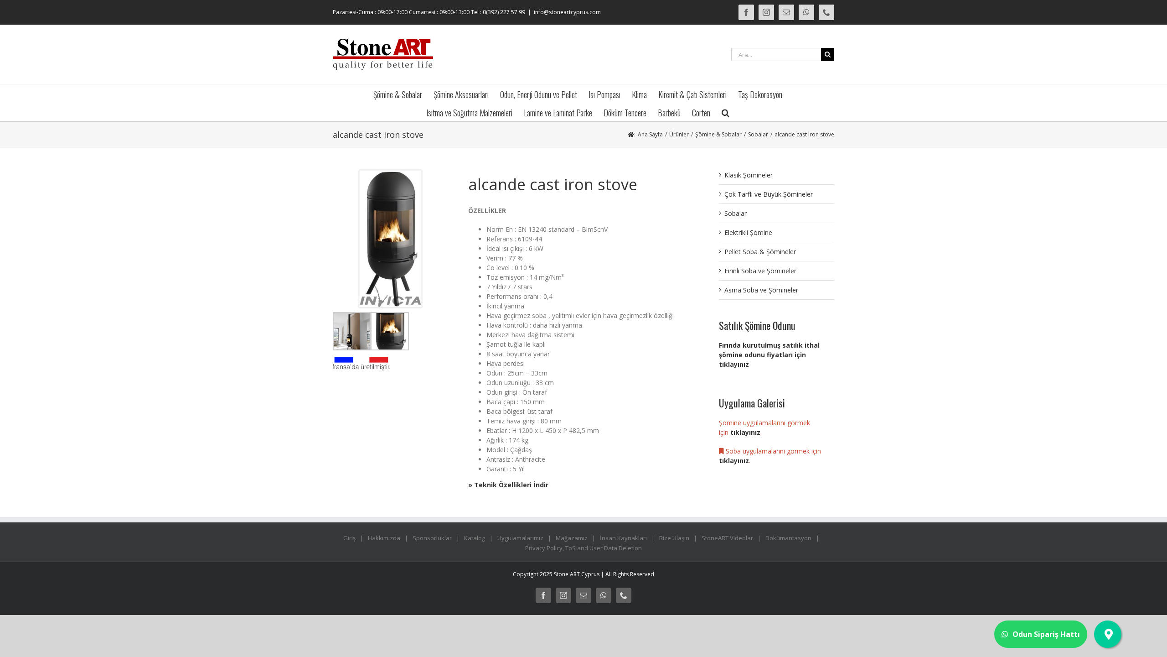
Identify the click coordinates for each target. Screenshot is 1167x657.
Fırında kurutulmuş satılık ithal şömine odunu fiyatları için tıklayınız (769, 355)
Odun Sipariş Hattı (1046, 634)
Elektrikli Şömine (748, 232)
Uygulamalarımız (520, 538)
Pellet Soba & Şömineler (760, 251)
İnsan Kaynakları (623, 538)
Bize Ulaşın (674, 538)
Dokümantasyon (788, 538)
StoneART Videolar (727, 538)
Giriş (349, 538)
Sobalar (735, 213)
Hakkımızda (384, 538)
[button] (725, 112)
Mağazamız (572, 538)
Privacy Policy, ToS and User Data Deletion (583, 548)
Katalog (474, 538)
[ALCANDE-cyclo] (390, 173)
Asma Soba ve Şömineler (761, 290)
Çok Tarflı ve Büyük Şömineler (768, 194)
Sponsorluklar (432, 538)
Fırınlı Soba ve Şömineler (760, 270)
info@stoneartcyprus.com (567, 12)
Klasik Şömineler (748, 175)
